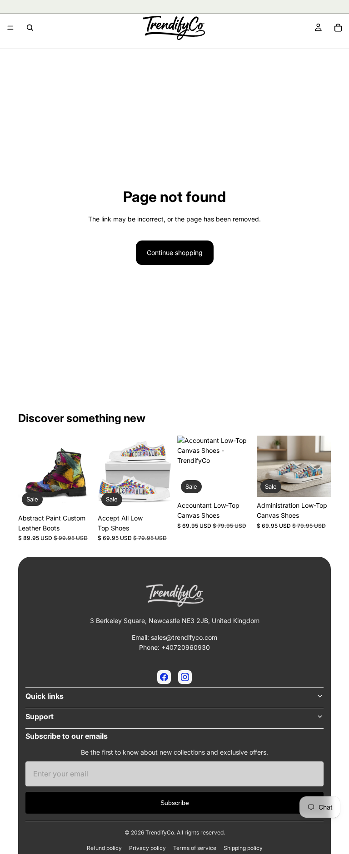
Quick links (44, 696)
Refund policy (104, 847)
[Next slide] (82, 472)
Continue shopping (175, 252)
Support (39, 716)
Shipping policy (243, 847)
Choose (85, 495)
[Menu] (10, 27)
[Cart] (338, 28)
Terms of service (194, 847)
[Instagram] (185, 677)
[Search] (30, 28)
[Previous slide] (28, 472)
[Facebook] (164, 677)
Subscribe (174, 802)
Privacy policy (147, 847)
